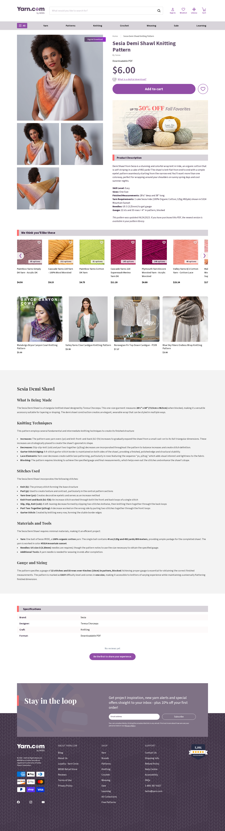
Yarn (45, 25)
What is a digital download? (132, 79)
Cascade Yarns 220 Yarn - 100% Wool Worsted (60, 270)
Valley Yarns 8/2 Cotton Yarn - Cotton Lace (185, 270)
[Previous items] (20, 255)
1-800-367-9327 (153, 785)
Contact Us (151, 752)
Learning (201, 25)
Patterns (70, 25)
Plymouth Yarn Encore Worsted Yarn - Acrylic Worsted (154, 272)
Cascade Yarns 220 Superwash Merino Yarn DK (121, 272)
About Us (63, 758)
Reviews (62, 774)
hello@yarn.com (153, 791)
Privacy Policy (130, 725)
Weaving (151, 25)
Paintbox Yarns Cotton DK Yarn (91, 270)
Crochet (124, 25)
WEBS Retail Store (67, 769)
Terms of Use (65, 780)
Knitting (97, 25)
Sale (176, 25)
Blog (60, 752)
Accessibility (151, 774)
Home (115, 36)
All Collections (109, 796)
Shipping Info (152, 758)
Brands (105, 758)
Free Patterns (108, 802)
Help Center (151, 769)
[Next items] (204, 255)
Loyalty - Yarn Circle (68, 763)
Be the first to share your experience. (113, 656)
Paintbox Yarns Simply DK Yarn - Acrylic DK (29, 270)
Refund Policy (152, 763)
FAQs (147, 780)
